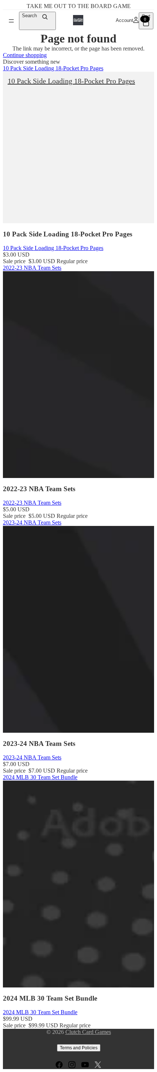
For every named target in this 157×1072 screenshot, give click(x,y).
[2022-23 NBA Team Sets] (78, 374)
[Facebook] (59, 1064)
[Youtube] (85, 1064)
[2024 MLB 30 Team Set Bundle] (78, 884)
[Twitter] (97, 1064)
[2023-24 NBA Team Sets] (78, 629)
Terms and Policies (78, 1047)
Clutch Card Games (88, 1032)
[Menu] (11, 20)
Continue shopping (25, 55)
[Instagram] (72, 1064)
